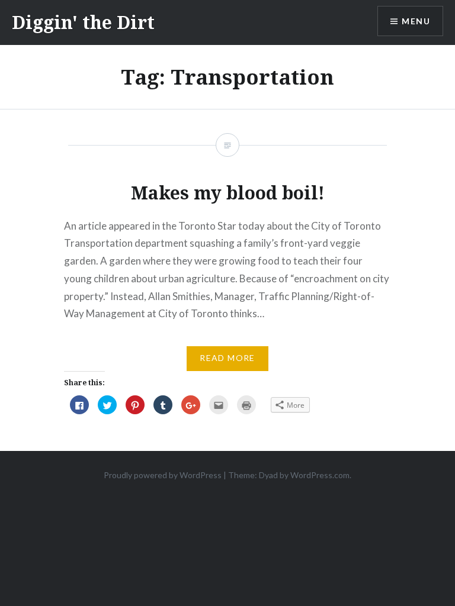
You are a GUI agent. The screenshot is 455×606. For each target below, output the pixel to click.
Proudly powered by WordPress (163, 475)
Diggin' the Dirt (83, 22)
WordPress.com (320, 475)
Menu (416, 21)
